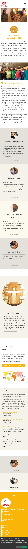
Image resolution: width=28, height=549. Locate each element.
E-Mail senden (6, 521)
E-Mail (4, 436)
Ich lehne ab (18, 546)
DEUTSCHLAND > (7, 413)
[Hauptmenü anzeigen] (25, 4)
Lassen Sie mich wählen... (6, 546)
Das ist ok (24, 546)
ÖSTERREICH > (7, 415)
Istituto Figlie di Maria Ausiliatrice (13, 365)
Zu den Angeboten (10, 332)
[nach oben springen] (14, 495)
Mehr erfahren (14, 160)
